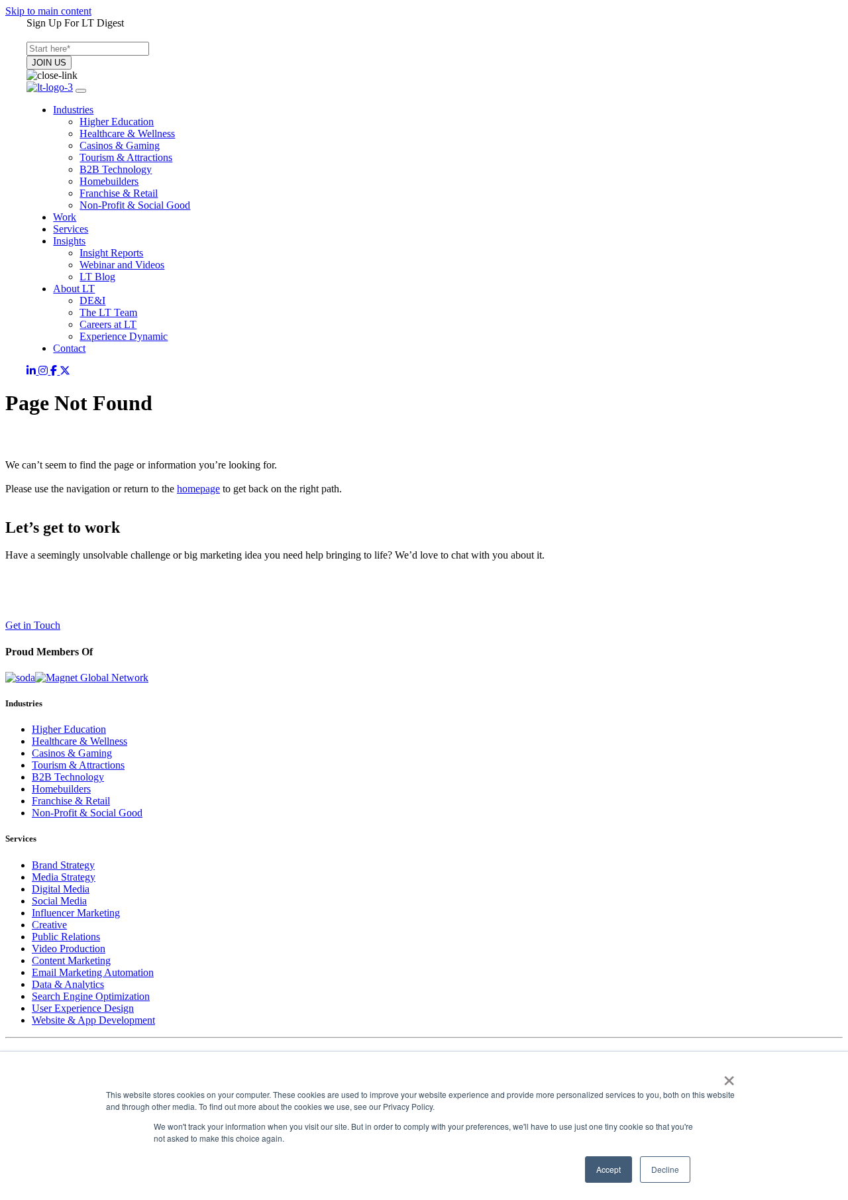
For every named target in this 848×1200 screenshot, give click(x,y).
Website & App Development (93, 1020)
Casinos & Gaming (72, 753)
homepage (198, 488)
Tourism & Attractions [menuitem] (126, 157)
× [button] (729, 1076)
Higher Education (69, 729)
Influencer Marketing (76, 912)
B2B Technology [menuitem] (116, 169)
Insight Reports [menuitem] (111, 252)
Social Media (59, 900)
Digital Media (60, 889)
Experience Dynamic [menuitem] (124, 336)
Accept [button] (608, 1169)
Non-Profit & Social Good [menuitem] (135, 205)
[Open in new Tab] (32, 370)
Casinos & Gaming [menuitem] (120, 145)
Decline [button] (665, 1169)
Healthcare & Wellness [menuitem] (127, 133)
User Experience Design (83, 1008)
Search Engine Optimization (91, 996)
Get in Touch (32, 625)
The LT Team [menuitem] (108, 312)
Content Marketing (71, 960)
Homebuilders (61, 788)
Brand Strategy (63, 865)
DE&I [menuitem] (92, 300)
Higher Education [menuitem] (117, 121)
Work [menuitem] (64, 217)
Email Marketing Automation (93, 972)
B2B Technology (68, 777)
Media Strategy (63, 877)
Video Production (68, 948)
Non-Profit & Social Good (87, 812)
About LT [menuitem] (74, 288)
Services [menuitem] (70, 229)
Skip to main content (48, 11)
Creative (49, 924)
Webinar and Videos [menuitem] (122, 264)
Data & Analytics (68, 984)
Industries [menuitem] (73, 109)
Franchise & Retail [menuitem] (119, 193)
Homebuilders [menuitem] (109, 181)
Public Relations (66, 936)
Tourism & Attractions (78, 765)
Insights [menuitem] (69, 240)
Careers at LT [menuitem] (108, 324)
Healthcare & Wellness (79, 741)
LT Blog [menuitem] (97, 276)
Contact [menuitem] (69, 348)
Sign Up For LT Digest (75, 22)
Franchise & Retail (71, 800)
